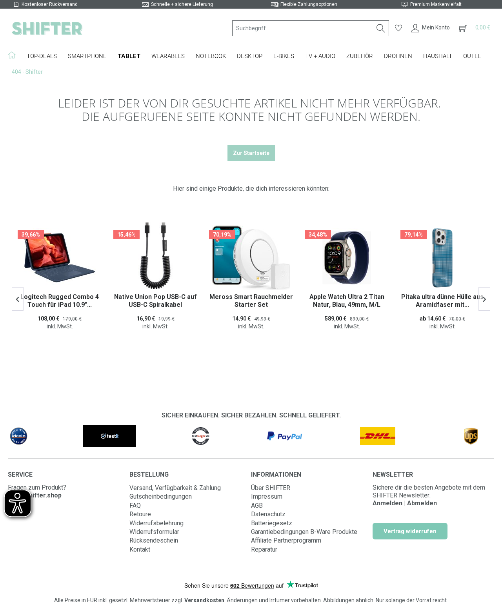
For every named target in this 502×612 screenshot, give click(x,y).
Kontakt (139, 549)
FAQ (135, 505)
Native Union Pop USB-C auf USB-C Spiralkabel (155, 300)
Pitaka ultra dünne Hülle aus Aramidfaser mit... (442, 300)
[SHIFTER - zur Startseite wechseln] (47, 28)
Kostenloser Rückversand (50, 4)
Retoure (140, 514)
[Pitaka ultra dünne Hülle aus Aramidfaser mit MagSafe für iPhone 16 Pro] (442, 257)
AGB (257, 505)
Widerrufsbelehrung (156, 523)
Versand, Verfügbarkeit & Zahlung (175, 488)
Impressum (266, 496)
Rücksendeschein (153, 540)
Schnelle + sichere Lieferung (182, 4)
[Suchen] (381, 28)
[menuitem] (310, 28)
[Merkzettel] (398, 28)
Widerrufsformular (154, 532)
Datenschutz (268, 514)
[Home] (14, 55)
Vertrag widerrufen (410, 531)
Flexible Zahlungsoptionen (308, 4)
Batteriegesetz (271, 523)
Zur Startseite (251, 153)
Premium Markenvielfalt (436, 4)
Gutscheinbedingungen (160, 496)
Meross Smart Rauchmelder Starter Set (251, 300)
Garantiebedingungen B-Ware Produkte (304, 532)
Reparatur (264, 549)
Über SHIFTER (270, 488)
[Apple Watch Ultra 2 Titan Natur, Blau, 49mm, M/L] (347, 257)
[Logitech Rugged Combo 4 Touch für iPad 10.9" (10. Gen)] (60, 257)
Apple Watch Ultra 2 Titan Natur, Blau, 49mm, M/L (346, 300)
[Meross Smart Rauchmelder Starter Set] (251, 257)
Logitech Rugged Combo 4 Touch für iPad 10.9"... (59, 300)
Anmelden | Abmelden (405, 503)
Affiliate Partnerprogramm (286, 540)
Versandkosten (204, 600)
